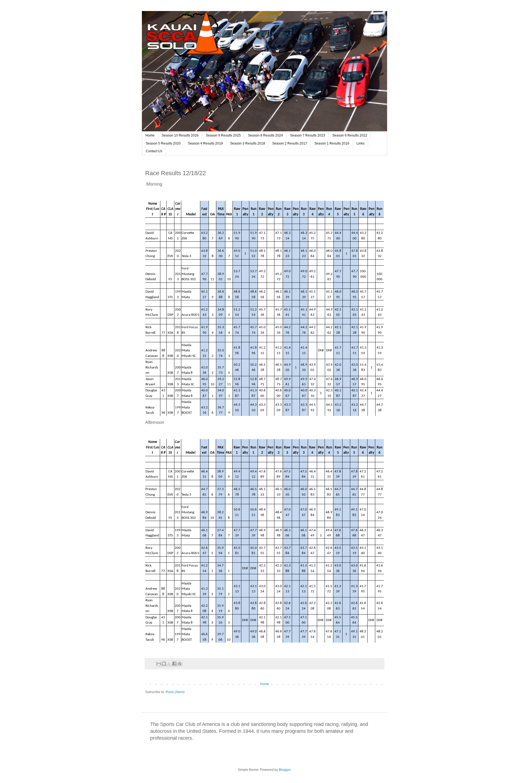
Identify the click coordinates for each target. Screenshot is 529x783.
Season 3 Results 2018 (247, 143)
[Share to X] (169, 663)
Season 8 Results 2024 (265, 135)
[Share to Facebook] (174, 663)
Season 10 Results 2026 (180, 135)
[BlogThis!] (164, 663)
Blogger (284, 770)
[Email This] (158, 663)
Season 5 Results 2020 (163, 143)
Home (150, 135)
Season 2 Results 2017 (289, 143)
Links (361, 143)
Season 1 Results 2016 (331, 143)
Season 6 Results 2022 (349, 135)
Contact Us (154, 151)
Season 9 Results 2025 (223, 135)
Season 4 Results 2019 (205, 143)
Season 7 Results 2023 (307, 135)
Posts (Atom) (175, 692)
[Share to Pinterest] (179, 663)
